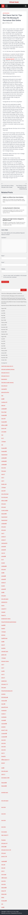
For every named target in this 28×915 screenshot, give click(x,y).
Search (23, 290)
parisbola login (4, 792)
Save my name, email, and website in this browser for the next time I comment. (15, 276)
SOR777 (3, 774)
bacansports (4, 379)
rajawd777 (3, 609)
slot (2, 445)
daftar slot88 (4, 500)
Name (3, 256)
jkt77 (2, 438)
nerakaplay (3, 717)
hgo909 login (4, 638)
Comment (4, 237)
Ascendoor (8, 913)
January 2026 (3, 324)
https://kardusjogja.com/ (7, 691)
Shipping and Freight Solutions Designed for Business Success (13, 219)
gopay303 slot (4, 707)
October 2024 (4, 360)
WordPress (19, 913)
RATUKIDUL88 (4, 697)
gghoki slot (3, 654)
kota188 (3, 704)
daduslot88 (4, 513)
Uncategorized (6, 13)
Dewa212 (3, 615)
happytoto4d (4, 454)
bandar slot (4, 484)
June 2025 (3, 341)
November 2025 (4, 329)
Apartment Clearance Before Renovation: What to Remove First (13, 305)
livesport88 (4, 415)
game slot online (5, 392)
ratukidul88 (4, 723)
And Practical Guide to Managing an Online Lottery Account (12, 295)
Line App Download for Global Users (11, 208)
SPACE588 (3, 846)
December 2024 (4, 355)
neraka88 (3, 720)
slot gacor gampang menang (7, 369)
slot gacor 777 (4, 684)
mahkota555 (4, 543)
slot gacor (3, 504)
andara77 (3, 536)
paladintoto (4, 681)
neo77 (2, 533)
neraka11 (3, 714)
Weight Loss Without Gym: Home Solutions (13, 197)
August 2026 (3, 308)
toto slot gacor (4, 771)
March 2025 (3, 348)
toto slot (3, 864)
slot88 (2, 399)
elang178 (3, 891)
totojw (2, 605)
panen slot (3, 428)
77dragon (3, 441)
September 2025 (4, 334)
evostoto (3, 648)
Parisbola (3, 840)
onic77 (2, 674)
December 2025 (4, 327)
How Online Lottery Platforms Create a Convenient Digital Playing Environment (13, 302)
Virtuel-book (14, 2)
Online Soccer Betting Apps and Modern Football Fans (11, 293)
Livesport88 (4, 733)
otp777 (3, 753)
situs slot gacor (4, 599)
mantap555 (4, 389)
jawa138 (3, 418)
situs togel (3, 874)
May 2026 (3, 315)
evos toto (3, 740)
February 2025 (4, 350)
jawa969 (3, 625)
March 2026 (3, 320)
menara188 (4, 700)
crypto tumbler (4, 510)
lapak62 (3, 628)
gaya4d (3, 763)
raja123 (3, 553)
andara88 (3, 556)
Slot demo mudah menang (7, 382)
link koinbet (4, 832)
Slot (2, 395)
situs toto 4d (4, 386)
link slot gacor (4, 497)
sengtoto (3, 727)
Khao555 (3, 756)
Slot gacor (3, 471)
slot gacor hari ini (10, 59)
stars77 (3, 474)
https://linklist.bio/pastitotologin (8, 622)
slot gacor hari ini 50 (6, 850)
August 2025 (3, 336)
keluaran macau (5, 661)
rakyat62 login (4, 651)
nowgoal (3, 612)
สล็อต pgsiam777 (5, 759)
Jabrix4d (3, 405)
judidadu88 (4, 408)
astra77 (3, 677)
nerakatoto (3, 710)
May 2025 (3, 343)
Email (3, 262)
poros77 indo (4, 730)
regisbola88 (4, 861)
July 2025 (3, 339)
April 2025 (3, 346)
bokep (2, 897)
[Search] (26, 6)
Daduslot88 (4, 782)
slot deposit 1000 (5, 777)
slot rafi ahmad (4, 494)
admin (5, 23)
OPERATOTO (4, 602)
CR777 (2, 871)
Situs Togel (3, 412)
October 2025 (4, 331)
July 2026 (3, 310)
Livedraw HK (4, 402)
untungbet (3, 431)
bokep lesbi (3, 894)
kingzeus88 (4, 900)
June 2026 (3, 313)
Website (3, 269)
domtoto (3, 635)
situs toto (3, 468)
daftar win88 (4, 425)
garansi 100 (4, 856)
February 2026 (4, 322)
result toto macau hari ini (7, 366)
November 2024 (4, 357)
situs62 (3, 563)
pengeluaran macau (5, 618)
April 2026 (3, 317)
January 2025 (3, 353)
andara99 (3, 546)
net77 (2, 477)
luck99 (2, 671)
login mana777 (4, 835)
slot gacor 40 (4, 843)
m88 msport (4, 878)
